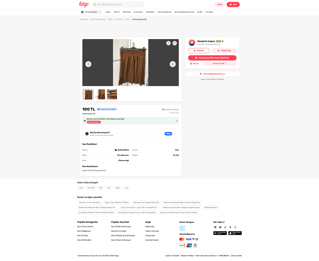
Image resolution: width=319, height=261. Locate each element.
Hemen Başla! (93, 122)
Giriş (219, 4)
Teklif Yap (226, 50)
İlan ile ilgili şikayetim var (214, 74)
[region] (130, 62)
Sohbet (200, 50)
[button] (130, 62)
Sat (235, 4)
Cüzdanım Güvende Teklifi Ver (214, 58)
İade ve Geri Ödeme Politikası (212, 79)
